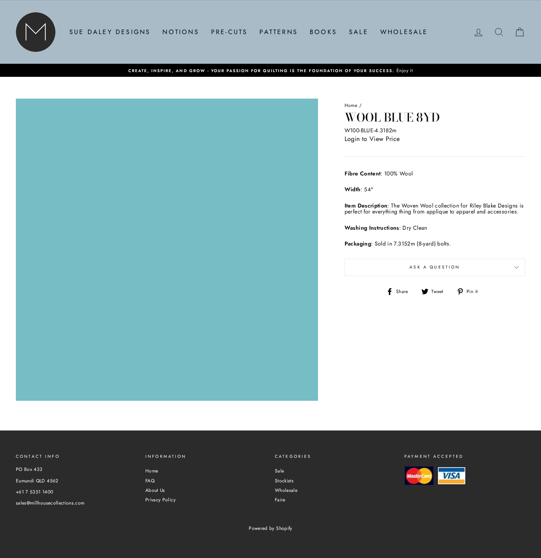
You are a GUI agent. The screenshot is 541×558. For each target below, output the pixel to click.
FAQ (149, 480)
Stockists (284, 480)
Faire (280, 499)
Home (351, 105)
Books (323, 31)
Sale (358, 31)
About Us (155, 490)
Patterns (278, 31)
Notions (180, 31)
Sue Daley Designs (109, 31)
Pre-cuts (229, 31)
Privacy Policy (160, 499)
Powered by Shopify (270, 528)
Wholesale (404, 31)
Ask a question (435, 267)
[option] (270, 70)
